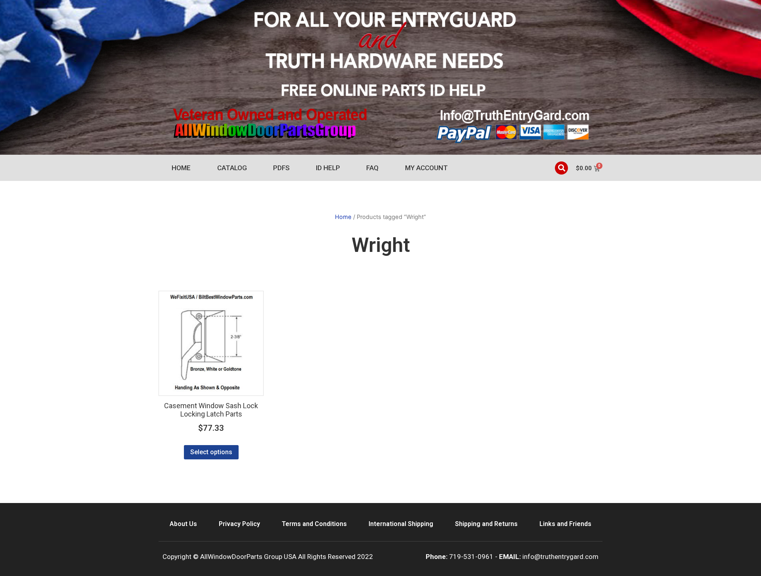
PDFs (281, 168)
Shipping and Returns (486, 524)
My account (426, 168)
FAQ (372, 168)
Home (181, 168)
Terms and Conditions (314, 524)
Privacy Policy (239, 524)
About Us (183, 524)
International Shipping (401, 524)
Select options (211, 452)
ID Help (328, 168)
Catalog (232, 168)
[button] (561, 168)
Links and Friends (565, 524)
